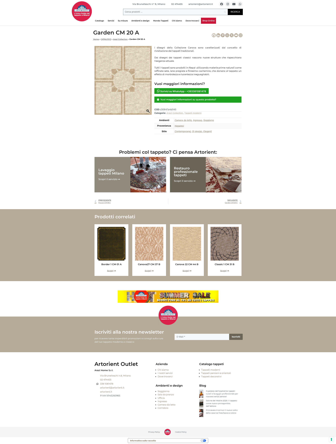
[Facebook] (221, 4)
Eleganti (207, 131)
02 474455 (105, 379)
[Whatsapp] (240, 4)
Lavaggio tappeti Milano (111, 171)
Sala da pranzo (166, 394)
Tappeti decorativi (211, 376)
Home (96, 39)
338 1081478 (106, 383)
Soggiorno (208, 120)
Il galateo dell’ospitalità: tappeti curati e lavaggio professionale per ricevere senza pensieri (222, 394)
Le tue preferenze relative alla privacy (179, 440)
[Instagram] (227, 4)
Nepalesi (179, 126)
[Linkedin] (218, 35)
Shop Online (208, 20)
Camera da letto (183, 120)
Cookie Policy (181, 432)
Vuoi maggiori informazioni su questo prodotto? (188, 99)
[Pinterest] (223, 35)
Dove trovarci (192, 20)
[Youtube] (234, 4)
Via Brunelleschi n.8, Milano (115, 375)
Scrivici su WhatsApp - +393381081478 (183, 91)
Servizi (111, 20)
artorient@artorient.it (112, 387)
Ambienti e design (140, 20)
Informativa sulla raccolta (143, 440)
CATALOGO (106, 39)
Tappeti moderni (192, 113)
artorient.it (106, 391)
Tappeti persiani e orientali (216, 373)
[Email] (236, 35)
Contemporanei (183, 131)
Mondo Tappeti (160, 20)
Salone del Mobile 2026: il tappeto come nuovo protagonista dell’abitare (221, 403)
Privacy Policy (154, 432)
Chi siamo (177, 20)
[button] (198, 100)
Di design (197, 131)
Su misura (123, 20)
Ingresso (197, 120)
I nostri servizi (165, 373)
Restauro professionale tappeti (186, 171)
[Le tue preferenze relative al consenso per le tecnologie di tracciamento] (331, 439)
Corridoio (163, 408)
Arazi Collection (120, 39)
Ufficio (161, 398)
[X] (232, 35)
